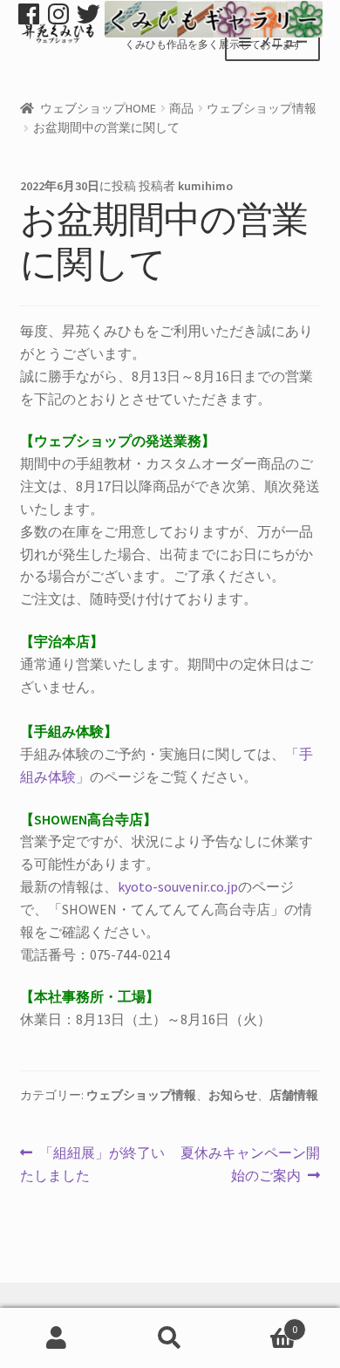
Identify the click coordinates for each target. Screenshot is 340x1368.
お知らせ (232, 1095)
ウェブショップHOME (98, 108)
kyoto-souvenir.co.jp (178, 886)
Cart (262, 1323)
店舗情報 (293, 1095)
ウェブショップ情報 (261, 108)
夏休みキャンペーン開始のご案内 (250, 1165)
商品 (181, 108)
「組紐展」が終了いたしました (93, 1165)
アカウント (56, 1338)
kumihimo (205, 186)
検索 (170, 1338)
